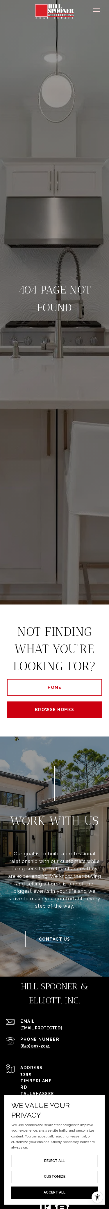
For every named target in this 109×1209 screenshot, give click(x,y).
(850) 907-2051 (35, 1046)
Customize (54, 1177)
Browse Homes (54, 709)
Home (55, 687)
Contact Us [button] (54, 939)
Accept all (54, 1192)
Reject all (54, 1161)
